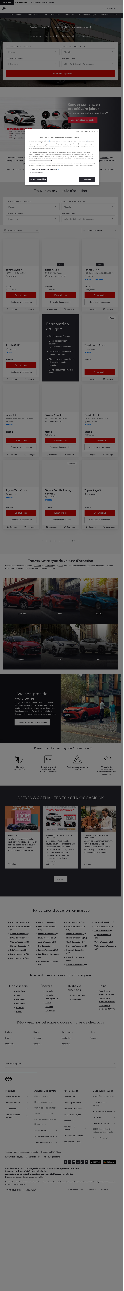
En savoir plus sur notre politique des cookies (43, 169)
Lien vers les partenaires (36, 172)
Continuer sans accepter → (87, 131)
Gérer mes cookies (38, 179)
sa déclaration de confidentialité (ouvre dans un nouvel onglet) (68, 141)
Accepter (87, 179)
